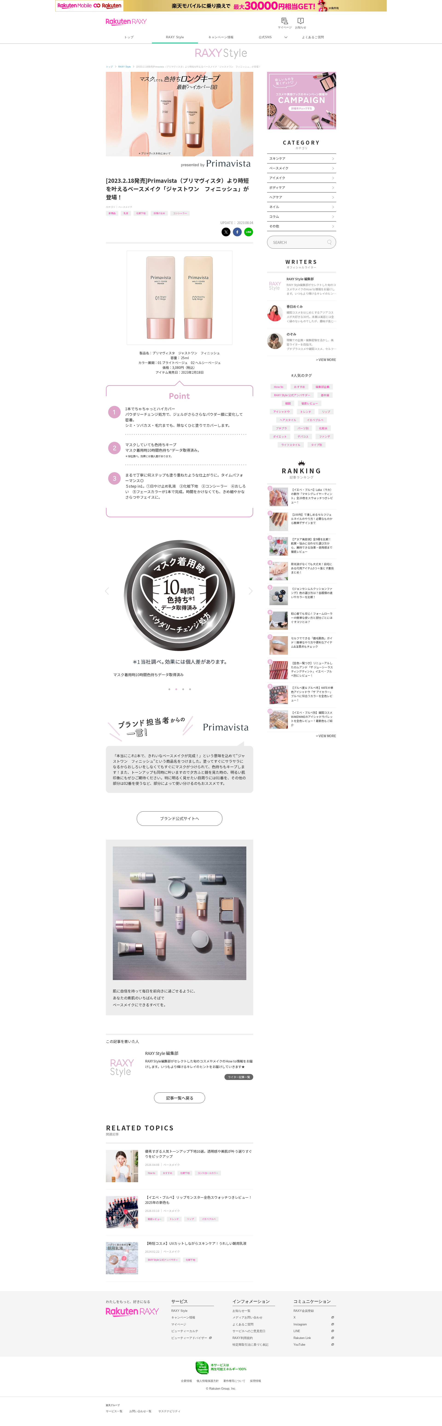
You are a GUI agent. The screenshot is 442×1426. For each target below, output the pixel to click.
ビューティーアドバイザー (189, 1338)
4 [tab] (190, 689)
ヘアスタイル (288, 420)
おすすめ (167, 1173)
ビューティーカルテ (184, 1331)
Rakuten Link (302, 1338)
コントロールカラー (208, 1173)
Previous (107, 591)
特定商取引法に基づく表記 (250, 1344)
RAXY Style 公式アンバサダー (163, 1259)
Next (251, 591)
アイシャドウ (281, 411)
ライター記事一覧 (239, 1077)
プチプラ (281, 428)
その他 (274, 226)
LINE (297, 1331)
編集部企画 (322, 387)
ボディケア (277, 187)
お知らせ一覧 (241, 1311)
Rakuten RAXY (126, 22)
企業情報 (186, 1380)
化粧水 (323, 428)
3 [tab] (183, 689)
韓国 (288, 403)
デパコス (302, 436)
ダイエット (280, 436)
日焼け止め (159, 213)
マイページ (178, 1324)
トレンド (174, 1219)
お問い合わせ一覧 (140, 1411)
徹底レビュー (155, 1219)
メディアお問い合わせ (247, 1317)
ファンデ (324, 436)
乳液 (126, 213)
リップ (190, 1219)
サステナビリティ (169, 1411)
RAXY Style (175, 37)
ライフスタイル (290, 445)
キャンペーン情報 (221, 37)
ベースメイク (125, 207)
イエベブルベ (209, 1219)
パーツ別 (302, 428)
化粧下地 (140, 213)
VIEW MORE (326, 359)
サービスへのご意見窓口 (249, 1331)
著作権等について (234, 1380)
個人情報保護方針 (208, 1380)
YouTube (299, 1344)
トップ (129, 37)
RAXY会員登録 (304, 1311)
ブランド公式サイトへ (179, 818)
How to (151, 1173)
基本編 (325, 395)
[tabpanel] (179, 611)
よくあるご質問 (313, 37)
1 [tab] (169, 689)
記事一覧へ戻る (179, 1098)
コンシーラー (180, 213)
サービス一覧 (114, 1411)
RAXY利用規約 (243, 1338)
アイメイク (277, 177)
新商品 (112, 213)
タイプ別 (316, 445)
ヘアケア (275, 197)
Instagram (300, 1324)
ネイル (274, 206)
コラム (274, 216)
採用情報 (255, 1380)
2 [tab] (176, 689)
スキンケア (277, 158)
